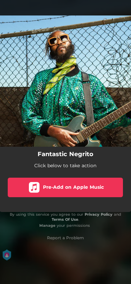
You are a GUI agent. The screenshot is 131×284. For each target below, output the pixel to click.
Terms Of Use (65, 219)
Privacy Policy (99, 214)
